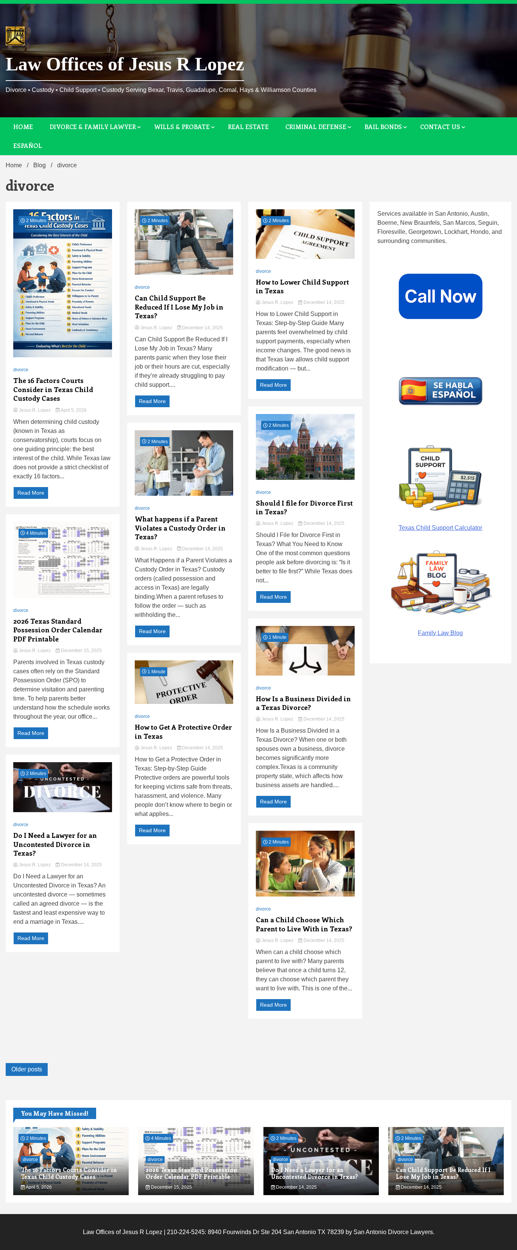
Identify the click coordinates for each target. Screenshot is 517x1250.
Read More (30, 493)
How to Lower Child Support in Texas (302, 286)
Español (27, 145)
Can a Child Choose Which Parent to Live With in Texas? (304, 924)
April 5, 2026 (73, 410)
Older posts (26, 1069)
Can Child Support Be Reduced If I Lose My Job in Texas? (179, 307)
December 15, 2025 (81, 650)
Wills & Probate (182, 127)
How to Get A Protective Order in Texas (183, 731)
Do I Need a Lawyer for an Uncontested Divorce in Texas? (55, 844)
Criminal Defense (315, 127)
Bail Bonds (383, 127)
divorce (20, 369)
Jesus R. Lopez (35, 410)
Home (23, 127)
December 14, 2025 (81, 864)
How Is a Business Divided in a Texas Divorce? (303, 703)
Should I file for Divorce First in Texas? (304, 507)
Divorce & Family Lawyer (93, 127)
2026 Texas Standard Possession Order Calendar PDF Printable (58, 630)
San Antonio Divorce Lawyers (393, 1232)
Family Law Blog (440, 633)
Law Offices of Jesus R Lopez (125, 64)
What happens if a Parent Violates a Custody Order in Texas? (180, 528)
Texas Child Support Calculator (440, 528)
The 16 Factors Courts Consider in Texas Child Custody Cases (53, 389)
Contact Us (440, 127)
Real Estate (248, 127)
